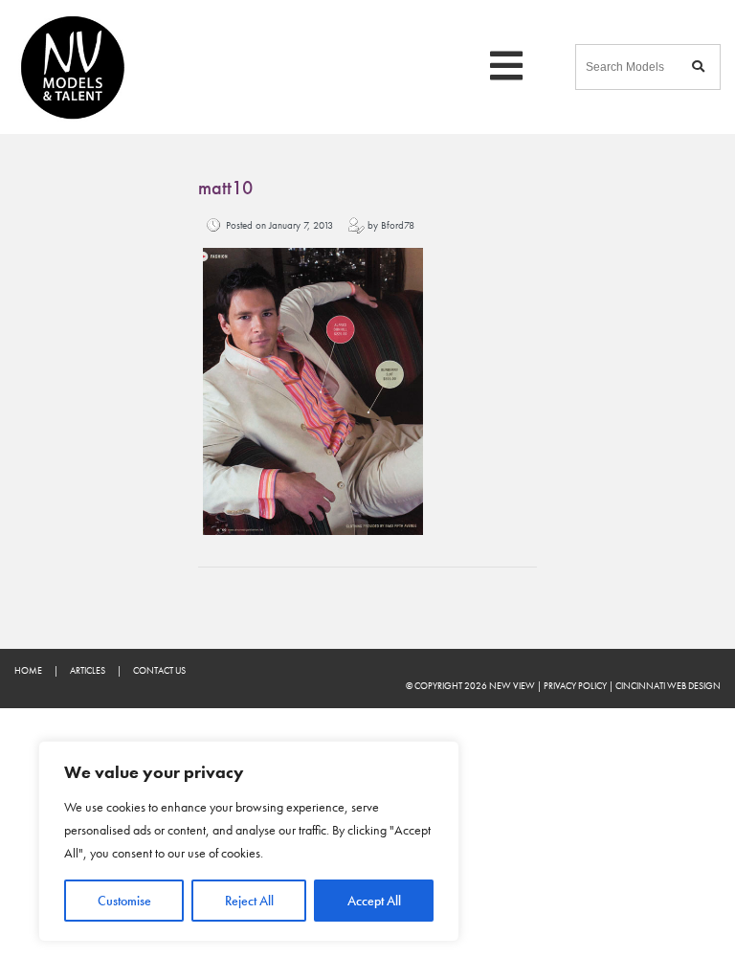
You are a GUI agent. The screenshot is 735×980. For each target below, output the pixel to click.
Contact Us (159, 670)
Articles (87, 670)
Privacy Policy (575, 685)
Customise (124, 900)
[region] (248, 841)
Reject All (249, 900)
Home (28, 670)
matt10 (225, 188)
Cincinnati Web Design (668, 685)
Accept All (374, 900)
